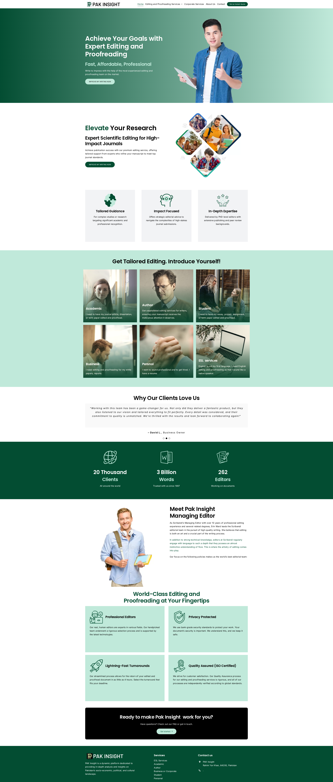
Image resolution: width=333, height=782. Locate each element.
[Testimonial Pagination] (163, 438)
